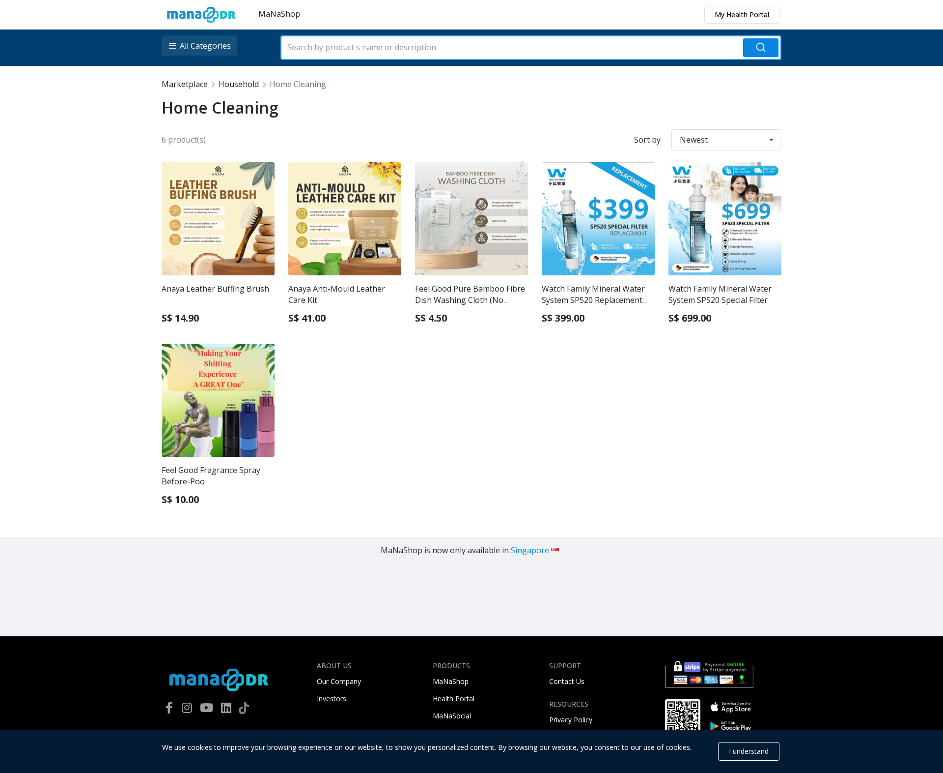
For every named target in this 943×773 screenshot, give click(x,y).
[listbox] (200, 45)
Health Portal (453, 698)
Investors (331, 698)
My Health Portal (742, 14)
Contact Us (566, 681)
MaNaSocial (452, 715)
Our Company (339, 681)
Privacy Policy (570, 719)
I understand (749, 751)
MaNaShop (279, 13)
